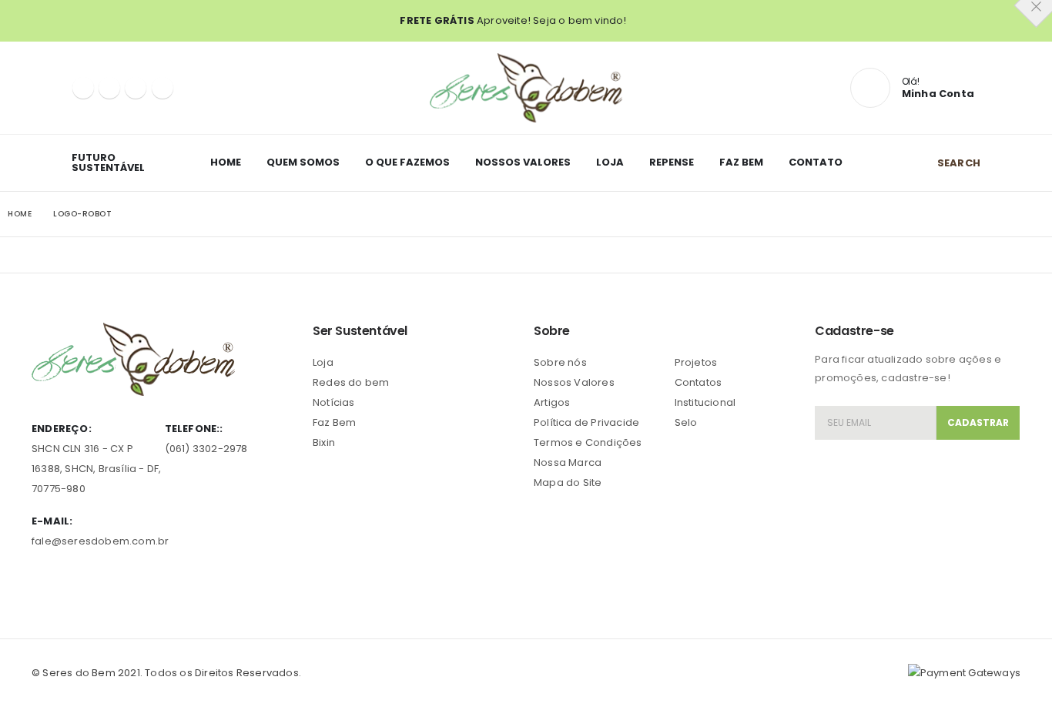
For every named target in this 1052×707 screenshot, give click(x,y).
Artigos (552, 402)
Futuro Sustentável (108, 162)
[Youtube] (135, 88)
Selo (686, 422)
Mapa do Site (567, 482)
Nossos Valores (523, 162)
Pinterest (73, 584)
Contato (816, 162)
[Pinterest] (109, 88)
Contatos (698, 382)
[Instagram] (162, 88)
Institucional (705, 402)
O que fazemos (407, 162)
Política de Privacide (586, 422)
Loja (610, 162)
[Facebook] (83, 88)
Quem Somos (303, 162)
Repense (671, 162)
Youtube (101, 584)
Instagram (130, 584)
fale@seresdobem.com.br (100, 541)
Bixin (324, 442)
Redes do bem (351, 382)
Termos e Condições (588, 442)
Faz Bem (741, 162)
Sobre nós (560, 362)
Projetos (696, 362)
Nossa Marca (567, 462)
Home (225, 162)
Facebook (44, 584)
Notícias (334, 402)
